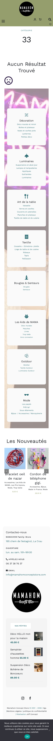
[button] (6, 471)
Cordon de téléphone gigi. (38, 478)
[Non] (49, 730)
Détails (15, 462)
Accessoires (9, 482)
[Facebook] (30, 698)
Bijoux (43, 487)
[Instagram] (23, 698)
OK (27, 736)
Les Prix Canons (18, 485)
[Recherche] (49, 19)
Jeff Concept (32, 714)
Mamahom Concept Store (18, 708)
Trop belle (17, 488)
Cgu (44, 708)
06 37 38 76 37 (14, 563)
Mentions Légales (14, 711)
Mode (10, 488)
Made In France (35, 489)
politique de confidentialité (35, 711)
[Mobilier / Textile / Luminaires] (26, 366)
